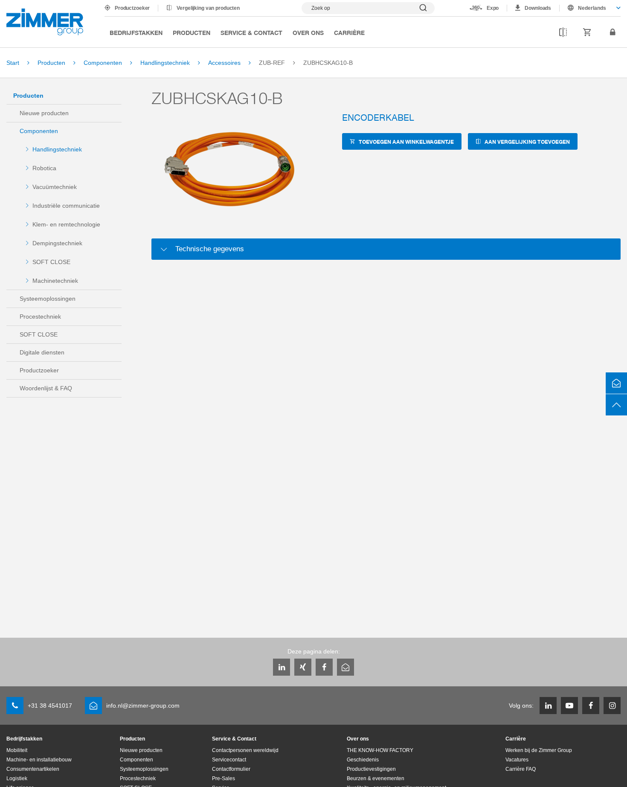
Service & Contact (251, 32)
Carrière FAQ (520, 769)
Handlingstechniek (57, 149)
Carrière (349, 32)
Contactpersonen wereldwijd (245, 750)
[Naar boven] (616, 404)
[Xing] (302, 667)
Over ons (308, 32)
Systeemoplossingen (47, 298)
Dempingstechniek (57, 243)
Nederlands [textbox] (592, 8)
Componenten (39, 131)
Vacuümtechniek (54, 186)
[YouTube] (569, 705)
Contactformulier (231, 769)
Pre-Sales (223, 778)
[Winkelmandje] (587, 32)
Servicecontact (229, 760)
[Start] (44, 22)
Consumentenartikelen (32, 769)
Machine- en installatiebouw (39, 760)
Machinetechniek (55, 280)
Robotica (44, 168)
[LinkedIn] (281, 667)
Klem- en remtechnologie (66, 224)
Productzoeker (132, 8)
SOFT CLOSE (51, 261)
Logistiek (16, 778)
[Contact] (616, 383)
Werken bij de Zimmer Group (538, 750)
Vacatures (516, 760)
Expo (493, 8)
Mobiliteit (16, 750)
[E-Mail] (345, 667)
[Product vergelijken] (563, 32)
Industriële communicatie (66, 205)
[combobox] (590, 8)
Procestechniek (40, 316)
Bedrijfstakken (136, 32)
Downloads (538, 8)
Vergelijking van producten (208, 8)
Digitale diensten (42, 352)
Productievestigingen (371, 769)
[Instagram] (612, 705)
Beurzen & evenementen (375, 778)
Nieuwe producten (44, 113)
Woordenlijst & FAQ (46, 388)
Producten (191, 32)
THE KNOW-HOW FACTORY (380, 750)
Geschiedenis (363, 760)
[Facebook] (324, 667)
